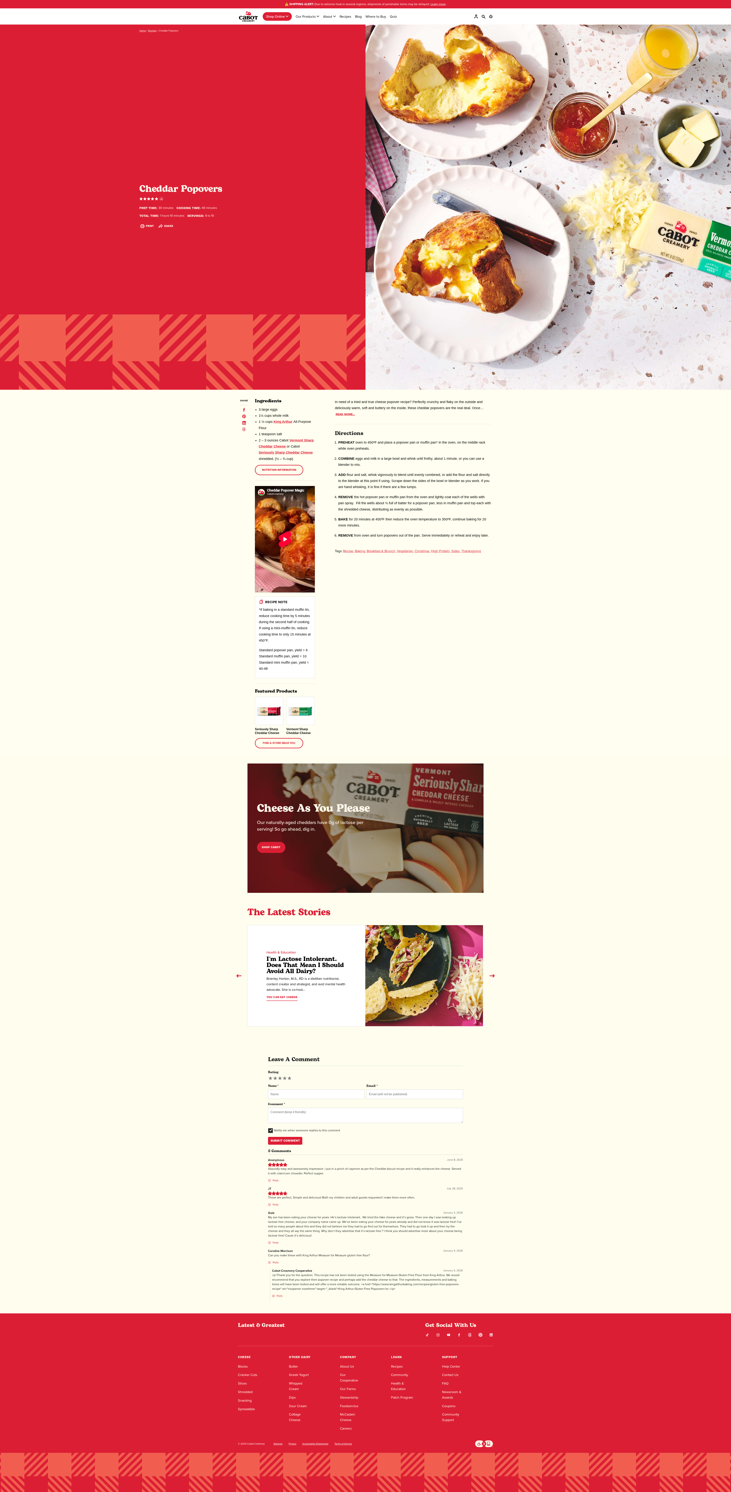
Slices (242, 1383)
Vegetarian (405, 551)
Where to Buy (376, 16)
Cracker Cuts (247, 1374)
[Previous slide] (239, 976)
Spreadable (246, 1409)
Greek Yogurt (299, 1374)
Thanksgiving (471, 551)
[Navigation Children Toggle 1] (287, 16)
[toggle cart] (490, 16)
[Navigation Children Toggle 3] (334, 16)
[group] (280, 1078)
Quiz (393, 16)
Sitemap (278, 1443)
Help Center (451, 1366)
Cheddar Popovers (168, 31)
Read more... (345, 414)
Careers (346, 1428)
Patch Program (402, 1397)
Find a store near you (279, 743)
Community (399, 1374)
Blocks (243, 1366)
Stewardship (349, 1397)
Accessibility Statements (315, 1443)
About (327, 16)
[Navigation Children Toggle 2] (318, 16)
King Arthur (283, 422)
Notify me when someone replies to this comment (307, 1130)
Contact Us (450, 1374)
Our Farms (348, 1388)
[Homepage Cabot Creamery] (248, 16)
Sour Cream (298, 1406)
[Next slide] (492, 976)
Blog (358, 16)
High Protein (440, 551)
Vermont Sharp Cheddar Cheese (298, 731)
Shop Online (275, 16)
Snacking (245, 1400)
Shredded (245, 1391)
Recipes (345, 16)
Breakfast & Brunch (381, 551)
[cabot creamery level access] (484, 1443)
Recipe (348, 551)
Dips (292, 1397)
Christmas (422, 551)
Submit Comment (285, 1141)
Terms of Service (343, 1443)
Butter (293, 1366)
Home (142, 31)
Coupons (448, 1406)
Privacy (292, 1443)
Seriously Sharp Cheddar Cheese (286, 452)
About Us (347, 1366)
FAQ (445, 1383)
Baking (360, 551)
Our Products (306, 16)
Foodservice (349, 1406)
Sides (455, 551)
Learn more (438, 4)
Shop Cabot (271, 847)
